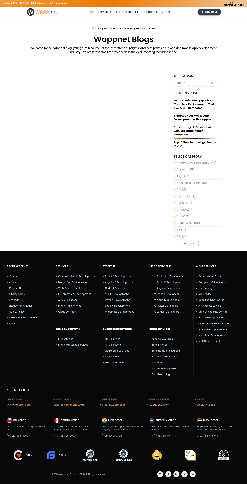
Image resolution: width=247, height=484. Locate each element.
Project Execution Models (23, 318)
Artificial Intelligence (190, 183)
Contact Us (211, 12)
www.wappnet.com (19, 405)
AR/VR (181, 176)
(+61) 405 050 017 (159, 436)
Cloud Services (67, 312)
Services (105, 12)
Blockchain (184, 196)
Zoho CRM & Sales (162, 339)
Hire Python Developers (165, 294)
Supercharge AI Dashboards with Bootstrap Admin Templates (193, 131)
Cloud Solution (186, 223)
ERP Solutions (112, 339)
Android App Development (194, 162)
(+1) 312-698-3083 (17, 436)
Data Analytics (186, 243)
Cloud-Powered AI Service (213, 323)
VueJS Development (117, 294)
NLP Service (205, 294)
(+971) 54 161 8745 (207, 436)
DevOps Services (115, 362)
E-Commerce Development (74, 294)
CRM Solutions (113, 345)
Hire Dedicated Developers (167, 276)
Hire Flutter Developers (165, 306)
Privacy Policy (17, 294)
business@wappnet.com (69, 405)
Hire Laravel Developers (165, 312)
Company (149, 12)
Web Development (69, 288)
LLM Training (205, 288)
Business (182, 203)
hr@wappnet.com (158, 405)
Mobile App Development (73, 282)
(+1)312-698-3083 (26, 3)
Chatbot (182, 209)
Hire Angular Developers (166, 288)
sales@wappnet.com (57, 3)
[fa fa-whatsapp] (193, 474)
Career (165, 12)
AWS (180, 189)
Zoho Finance (160, 345)
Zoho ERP (157, 362)
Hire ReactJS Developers (166, 282)
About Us (14, 282)
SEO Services (65, 339)
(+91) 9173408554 (204, 405)
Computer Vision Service (212, 282)
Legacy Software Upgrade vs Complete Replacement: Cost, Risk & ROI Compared (194, 104)
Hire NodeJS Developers (165, 300)
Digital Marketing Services (73, 345)
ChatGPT (182, 216)
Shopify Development (117, 306)
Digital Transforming (69, 306)
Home (91, 12)
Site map (14, 300)
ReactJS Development (118, 276)
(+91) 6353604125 (112, 436)
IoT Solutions (112, 357)
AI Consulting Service (210, 318)
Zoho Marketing (161, 374)
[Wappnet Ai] (226, 3)
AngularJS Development (119, 282)
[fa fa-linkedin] (176, 474)
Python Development (117, 300)
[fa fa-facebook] (168, 474)
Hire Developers (126, 12)
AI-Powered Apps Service (213, 329)
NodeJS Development (117, 288)
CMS (180, 229)
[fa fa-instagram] (160, 474)
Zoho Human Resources (166, 351)
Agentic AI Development (212, 335)
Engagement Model (20, 306)
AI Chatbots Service (209, 306)
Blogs (12, 323)
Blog (94, 28)
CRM (180, 236)
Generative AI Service (210, 276)
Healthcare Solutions (117, 351)
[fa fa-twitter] (184, 474)
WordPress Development (119, 312)
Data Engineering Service (213, 312)
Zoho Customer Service (165, 357)
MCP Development (209, 341)
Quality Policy (17, 312)
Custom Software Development (76, 276)
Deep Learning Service (211, 300)
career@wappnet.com (114, 405)
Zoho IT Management (164, 368)
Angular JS (184, 169)
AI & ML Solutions (67, 300)
